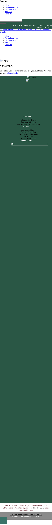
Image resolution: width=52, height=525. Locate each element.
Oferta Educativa (11, 7)
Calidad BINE (10, 9)
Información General (28, 120)
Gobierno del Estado (28, 130)
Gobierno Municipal (28, 132)
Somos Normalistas (28, 139)
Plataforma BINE (44, 28)
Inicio (7, 5)
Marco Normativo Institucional (28, 124)
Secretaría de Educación (28, 134)
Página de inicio (11, 73)
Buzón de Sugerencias (22, 25)
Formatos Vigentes (28, 122)
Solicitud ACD (38, 25)
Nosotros (8, 12)
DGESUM (28, 136)
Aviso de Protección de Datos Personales (26, 515)
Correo (48, 25)
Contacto (8, 14)
